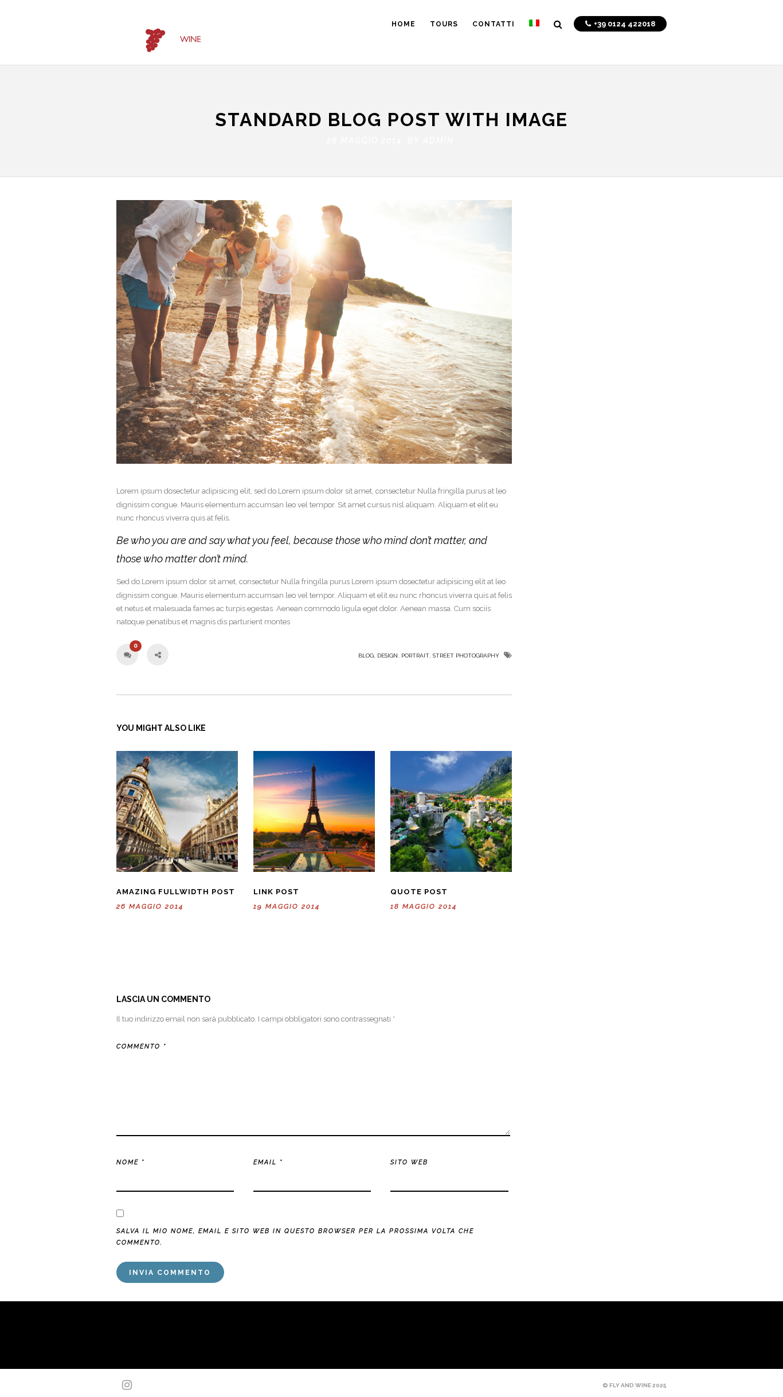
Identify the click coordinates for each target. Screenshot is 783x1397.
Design (387, 655)
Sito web (409, 1162)
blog (366, 655)
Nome (130, 1162)
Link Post (276, 891)
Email (268, 1162)
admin (438, 140)
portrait (415, 655)
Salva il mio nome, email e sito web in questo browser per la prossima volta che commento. (295, 1236)
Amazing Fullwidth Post (175, 891)
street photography (466, 655)
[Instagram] (122, 1384)
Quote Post (419, 891)
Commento (141, 1046)
